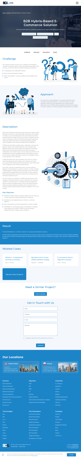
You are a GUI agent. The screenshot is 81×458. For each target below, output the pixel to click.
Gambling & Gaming (60, 400)
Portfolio (8, 13)
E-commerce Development (29, 34)
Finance (57, 392)
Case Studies (58, 419)
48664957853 (75, 446)
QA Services (6, 405)
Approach (36, 52)
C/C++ (4, 419)
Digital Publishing (33, 397)
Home (4, 13)
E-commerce (58, 383)
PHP (4, 422)
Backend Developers (34, 417)
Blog (56, 427)
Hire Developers (35, 411)
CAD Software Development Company (39, 400)
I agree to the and (39, 338)
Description (46, 52)
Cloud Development (8, 394)
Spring (56, 34)
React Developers (33, 427)
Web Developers (33, 419)
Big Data (31, 394)
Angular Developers (34, 436)
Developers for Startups (35, 438)
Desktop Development (9, 389)
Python (4, 425)
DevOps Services (7, 402)
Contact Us (58, 436)
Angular (5, 438)
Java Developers (33, 430)
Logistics (57, 389)
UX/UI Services (6, 400)
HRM (30, 389)
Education (58, 405)
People (57, 417)
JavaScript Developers (35, 425)
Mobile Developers (34, 422)
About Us (57, 414)
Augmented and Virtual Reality (37, 402)
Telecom (57, 402)
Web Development (8, 386)
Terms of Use (22, 446)
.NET (4, 417)
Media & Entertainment (61, 397)
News (56, 430)
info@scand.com (74, 447)
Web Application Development (45, 34)
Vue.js (4, 433)
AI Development (7, 383)
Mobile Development (8, 392)
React (4, 430)
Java (4, 414)
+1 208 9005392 (74, 444)
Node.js (4, 436)
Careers (57, 433)
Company (58, 411)
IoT (29, 392)
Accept (71, 454)
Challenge (27, 52)
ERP (30, 386)
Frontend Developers (34, 414)
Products (57, 422)
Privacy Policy (37, 338)
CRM (30, 383)
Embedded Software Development (12, 397)
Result (55, 52)
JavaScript (5, 427)
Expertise (32, 381)
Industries (59, 381)
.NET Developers (33, 433)
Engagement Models (61, 425)
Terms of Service (48, 338)
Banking (57, 394)
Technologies (8, 411)
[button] (40, 294)
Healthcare (58, 386)
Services (6, 381)
